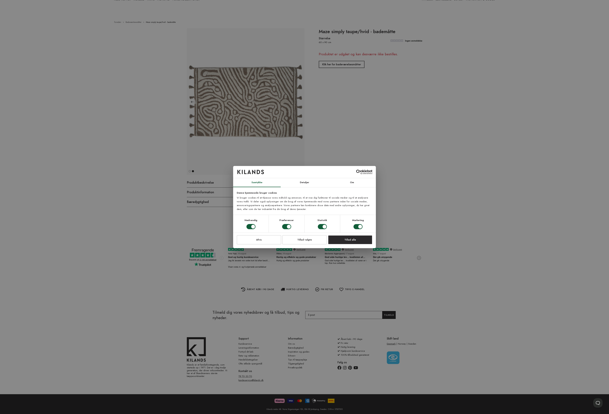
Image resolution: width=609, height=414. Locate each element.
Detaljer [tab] (304, 182)
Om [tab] (352, 182)
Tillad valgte (304, 240)
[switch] (286, 226)
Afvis (259, 240)
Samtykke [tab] (257, 182)
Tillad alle (350, 240)
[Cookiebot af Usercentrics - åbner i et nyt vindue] (358, 172)
